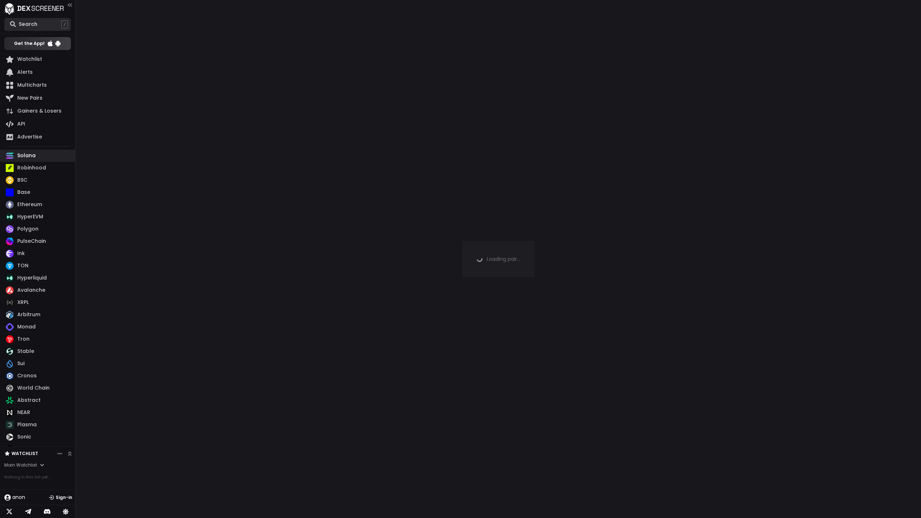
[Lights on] (65, 511)
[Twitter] (9, 511)
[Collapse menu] (69, 5)
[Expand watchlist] (69, 453)
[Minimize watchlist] (59, 453)
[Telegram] (28, 511)
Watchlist (25, 453)
